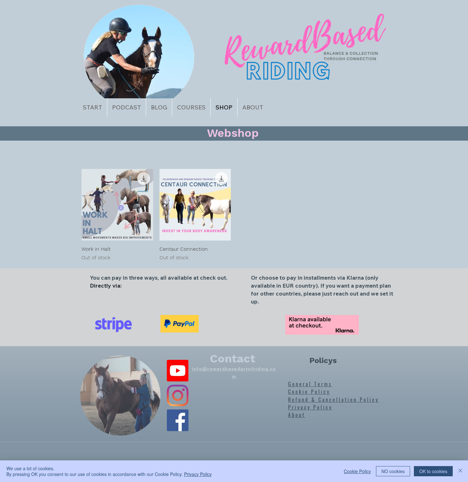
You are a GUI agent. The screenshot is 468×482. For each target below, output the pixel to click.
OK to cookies (433, 471)
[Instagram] (177, 395)
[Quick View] (117, 205)
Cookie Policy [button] (357, 471)
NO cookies (393, 471)
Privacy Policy (198, 474)
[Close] (460, 471)
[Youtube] (177, 370)
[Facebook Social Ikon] (177, 420)
